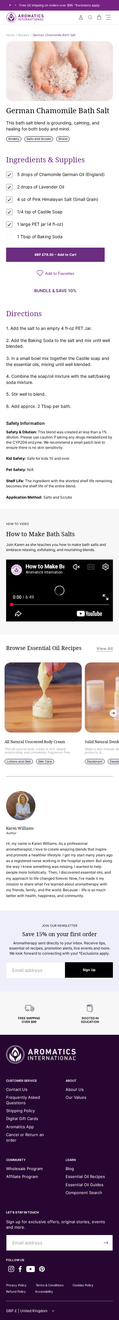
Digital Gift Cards (22, 1118)
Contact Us (16, 1089)
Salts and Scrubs (39, 138)
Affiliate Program (22, 1176)
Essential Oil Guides (84, 1184)
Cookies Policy (83, 1285)
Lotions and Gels (19, 761)
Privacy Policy (16, 1285)
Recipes (23, 35)
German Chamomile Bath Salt (54, 35)
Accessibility (44, 1291)
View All (104, 648)
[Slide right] (113, 713)
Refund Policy (16, 1291)
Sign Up (89, 970)
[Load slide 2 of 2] (15, 5)
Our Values (76, 1097)
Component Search (84, 1192)
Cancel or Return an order (25, 1137)
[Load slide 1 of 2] (10, 5)
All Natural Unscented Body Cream (35, 742)
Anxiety (13, 138)
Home (10, 35)
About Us (75, 1089)
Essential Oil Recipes (85, 1176)
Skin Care (45, 761)
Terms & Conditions (49, 1285)
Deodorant (95, 761)
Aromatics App (20, 1126)
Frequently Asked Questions (23, 1100)
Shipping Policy (20, 1110)
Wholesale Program (24, 1168)
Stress (62, 138)
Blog (70, 1168)
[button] (108, 17)
